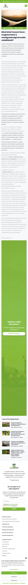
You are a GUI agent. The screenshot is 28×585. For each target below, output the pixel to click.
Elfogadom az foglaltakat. (10, 505)
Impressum (22, 583)
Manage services (14, 569)
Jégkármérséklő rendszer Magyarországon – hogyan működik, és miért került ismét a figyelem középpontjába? (18, 453)
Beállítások (14, 580)
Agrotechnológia (8, 28)
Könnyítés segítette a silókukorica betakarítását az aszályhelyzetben (18, 424)
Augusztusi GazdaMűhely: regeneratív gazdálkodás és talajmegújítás (18, 443)
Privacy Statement (14, 583)
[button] (26, 558)
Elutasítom (14, 576)
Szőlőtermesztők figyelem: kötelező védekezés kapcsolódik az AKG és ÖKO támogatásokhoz (18, 433)
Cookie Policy (6, 583)
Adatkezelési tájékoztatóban (10, 505)
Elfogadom (14, 573)
